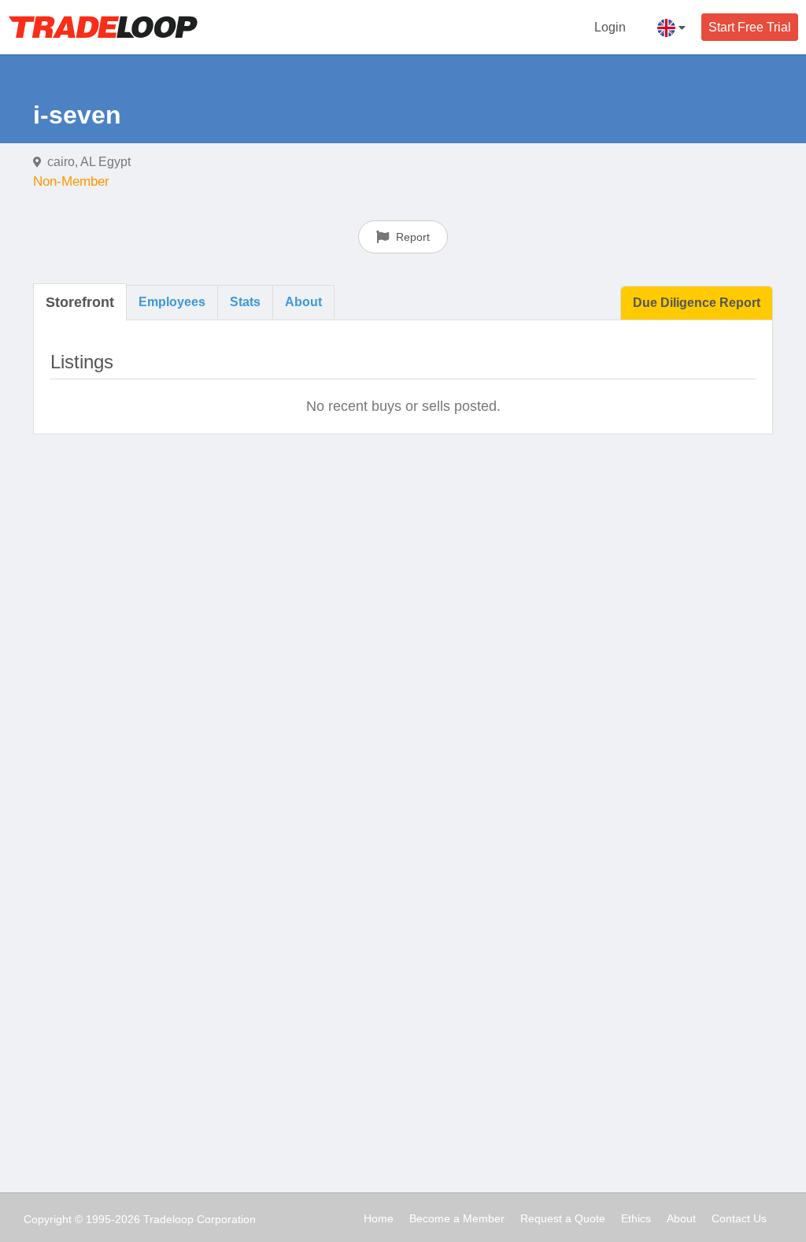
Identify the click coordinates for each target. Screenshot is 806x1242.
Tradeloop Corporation (199, 1219)
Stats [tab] (245, 302)
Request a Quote (562, 1218)
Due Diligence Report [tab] (696, 302)
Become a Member (457, 1218)
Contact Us (739, 1218)
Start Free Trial (749, 27)
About (681, 1218)
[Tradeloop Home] (103, 27)
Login (610, 27)
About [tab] (303, 302)
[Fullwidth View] (672, 359)
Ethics (636, 1218)
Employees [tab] (172, 302)
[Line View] (706, 359)
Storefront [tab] (80, 302)
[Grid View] (739, 359)
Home (379, 1218)
